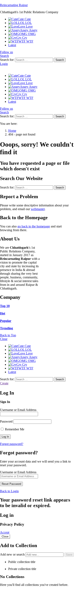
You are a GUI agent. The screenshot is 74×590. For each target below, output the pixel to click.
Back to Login (9, 491)
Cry (21, 37)
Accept (4, 532)
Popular (5, 321)
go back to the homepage (33, 226)
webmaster (38, 209)
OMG (27, 34)
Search (60, 59)
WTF (25, 41)
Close (3, 339)
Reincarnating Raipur (14, 5)
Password (6, 421)
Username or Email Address (18, 410)
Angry (28, 30)
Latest (12, 45)
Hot (2, 313)
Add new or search (12, 554)
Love (25, 26)
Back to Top (8, 335)
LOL (25, 23)
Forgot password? (11, 444)
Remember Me (14, 429)
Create (4, 383)
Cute (24, 19)
